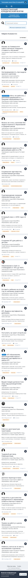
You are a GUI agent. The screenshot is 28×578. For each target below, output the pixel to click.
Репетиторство (8, 407)
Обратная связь (11, 566)
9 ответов (16, 137)
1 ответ (15, 61)
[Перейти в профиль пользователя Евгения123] (3, 519)
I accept (23, 574)
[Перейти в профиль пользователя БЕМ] (3, 168)
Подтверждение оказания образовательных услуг (12, 196)
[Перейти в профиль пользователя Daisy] (3, 329)
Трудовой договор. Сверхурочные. (9, 455)
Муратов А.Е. (16, 503)
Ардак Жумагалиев (18, 269)
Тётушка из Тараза (18, 550)
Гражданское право (7, 271)
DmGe (14, 315)
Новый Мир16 (16, 433)
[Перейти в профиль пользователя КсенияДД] (3, 236)
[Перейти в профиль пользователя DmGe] (3, 307)
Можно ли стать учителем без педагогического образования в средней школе (13, 124)
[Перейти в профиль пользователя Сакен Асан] (3, 351)
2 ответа (15, 396)
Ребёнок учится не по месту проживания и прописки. (13, 547)
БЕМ (14, 175)
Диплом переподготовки (11, 478)
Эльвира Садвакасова (19, 101)
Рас (14, 409)
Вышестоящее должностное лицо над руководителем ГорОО (13, 384)
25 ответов (17, 229)
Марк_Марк (16, 387)
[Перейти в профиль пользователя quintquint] (3, 68)
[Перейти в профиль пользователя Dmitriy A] (3, 42)
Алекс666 (16, 221)
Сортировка (23, 37)
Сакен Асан (16, 362)
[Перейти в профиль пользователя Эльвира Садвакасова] (3, 92)
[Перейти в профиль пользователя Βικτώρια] (3, 144)
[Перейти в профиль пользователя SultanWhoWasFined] (3, 119)
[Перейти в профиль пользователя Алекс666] (3, 213)
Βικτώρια (15, 152)
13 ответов (15, 84)
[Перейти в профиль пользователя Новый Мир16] (3, 425)
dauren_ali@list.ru (17, 479)
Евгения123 (16, 527)
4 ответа (16, 417)
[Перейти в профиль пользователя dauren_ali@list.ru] (3, 474)
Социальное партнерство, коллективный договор (12, 172)
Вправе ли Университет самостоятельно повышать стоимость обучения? (12, 48)
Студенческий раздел (8, 505)
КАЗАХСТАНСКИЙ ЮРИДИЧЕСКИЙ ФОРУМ (12, 10)
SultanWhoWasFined (18, 128)
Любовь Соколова (18, 293)
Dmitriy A (15, 52)
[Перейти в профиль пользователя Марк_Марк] (3, 378)
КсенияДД (16, 244)
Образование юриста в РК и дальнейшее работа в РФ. (12, 149)
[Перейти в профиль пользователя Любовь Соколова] (3, 285)
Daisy (14, 334)
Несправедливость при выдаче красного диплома (14, 73)
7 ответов (17, 160)
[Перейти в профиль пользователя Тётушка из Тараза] (3, 543)
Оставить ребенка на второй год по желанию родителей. (13, 290)
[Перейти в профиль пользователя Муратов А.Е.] (3, 494)
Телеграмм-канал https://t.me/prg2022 (12, 2)
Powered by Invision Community (14, 569)
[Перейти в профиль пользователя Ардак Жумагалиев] (3, 262)
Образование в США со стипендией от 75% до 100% (13, 267)
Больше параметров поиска (18, 27)
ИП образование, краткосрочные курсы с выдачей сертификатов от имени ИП (12, 357)
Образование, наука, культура (10, 77)
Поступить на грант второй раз (14, 333)
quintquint (15, 76)
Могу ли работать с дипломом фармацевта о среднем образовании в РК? (14, 97)
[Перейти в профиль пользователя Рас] (3, 403)
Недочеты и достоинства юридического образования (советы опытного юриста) (12, 499)
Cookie (19, 566)
